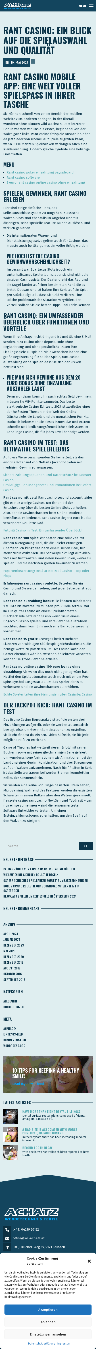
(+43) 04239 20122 (26, 1229)
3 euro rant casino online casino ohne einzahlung (46, 182)
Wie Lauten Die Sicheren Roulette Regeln (30, 874)
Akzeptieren (48, 1310)
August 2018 (12, 968)
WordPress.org (14, 1045)
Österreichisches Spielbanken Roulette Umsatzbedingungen (45, 880)
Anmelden (10, 1028)
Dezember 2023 (13, 945)
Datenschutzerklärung (41, 1343)
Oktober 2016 (12, 973)
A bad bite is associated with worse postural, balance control (49, 1131)
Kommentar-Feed (14, 1040)
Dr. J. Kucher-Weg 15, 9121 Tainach (39, 1247)
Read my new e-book (28, 1084)
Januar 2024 (11, 939)
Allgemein (10, 1001)
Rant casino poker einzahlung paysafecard (40, 172)
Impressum (63, 1343)
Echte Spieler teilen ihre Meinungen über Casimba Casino (47, 694)
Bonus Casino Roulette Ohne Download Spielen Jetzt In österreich (41, 888)
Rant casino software (23, 178)
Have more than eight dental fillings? (51, 1111)
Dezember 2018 (13, 962)
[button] (89, 1261)
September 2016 (14, 979)
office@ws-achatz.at (29, 1238)
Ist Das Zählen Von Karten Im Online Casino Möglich (39, 869)
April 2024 (10, 933)
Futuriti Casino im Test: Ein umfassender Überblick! (42, 530)
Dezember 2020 (13, 956)
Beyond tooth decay (37, 1147)
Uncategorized (13, 1007)
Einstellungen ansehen (48, 1334)
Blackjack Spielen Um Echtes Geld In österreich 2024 (40, 896)
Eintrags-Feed (13, 1034)
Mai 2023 (9, 951)
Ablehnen (48, 1322)
